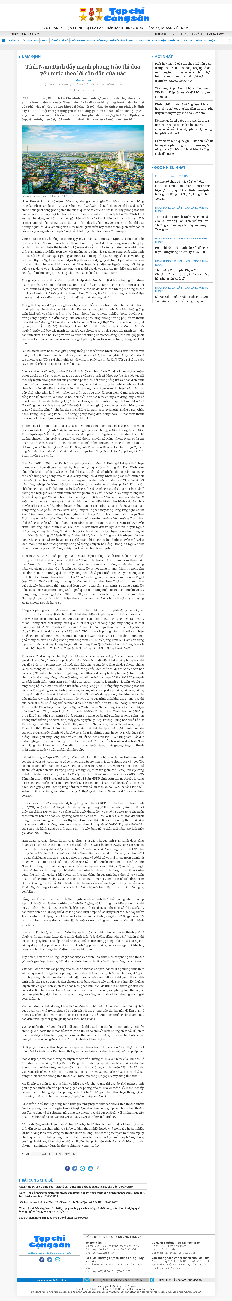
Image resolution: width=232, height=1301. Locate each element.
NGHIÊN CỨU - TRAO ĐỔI (180, 40)
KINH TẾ (44, 40)
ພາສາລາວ (160, 33)
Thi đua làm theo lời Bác (47, 1154)
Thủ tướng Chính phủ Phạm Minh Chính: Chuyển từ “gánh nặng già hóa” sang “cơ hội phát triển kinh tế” (183, 274)
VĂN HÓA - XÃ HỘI (59, 40)
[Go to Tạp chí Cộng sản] (116, 14)
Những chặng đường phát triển (49, 1253)
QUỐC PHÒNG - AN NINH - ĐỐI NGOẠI (89, 40)
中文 (172, 33)
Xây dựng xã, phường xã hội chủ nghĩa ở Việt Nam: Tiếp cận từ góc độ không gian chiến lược (182, 92)
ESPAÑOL (197, 33)
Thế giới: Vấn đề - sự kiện (123, 40)
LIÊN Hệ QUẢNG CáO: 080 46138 (180, 1280)
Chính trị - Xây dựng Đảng (24, 40)
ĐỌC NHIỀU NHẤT (169, 167)
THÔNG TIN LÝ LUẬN (204, 40)
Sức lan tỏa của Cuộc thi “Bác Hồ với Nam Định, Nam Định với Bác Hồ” (61, 1202)
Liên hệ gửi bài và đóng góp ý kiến (117, 1280)
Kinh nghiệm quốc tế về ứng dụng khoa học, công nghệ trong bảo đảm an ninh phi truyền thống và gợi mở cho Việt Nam (184, 109)
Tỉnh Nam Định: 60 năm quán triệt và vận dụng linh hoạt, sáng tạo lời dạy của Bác (68, 1186)
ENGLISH (183, 33)
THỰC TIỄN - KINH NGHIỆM (152, 40)
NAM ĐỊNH (31, 56)
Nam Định (71, 1154)
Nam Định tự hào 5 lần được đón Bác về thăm (46, 1217)
